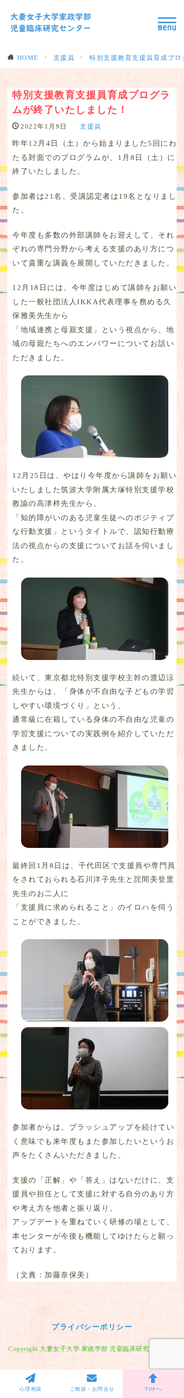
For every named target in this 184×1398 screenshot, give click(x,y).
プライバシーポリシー (92, 1326)
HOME (28, 57)
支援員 (64, 57)
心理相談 (31, 1389)
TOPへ (153, 1389)
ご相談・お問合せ (92, 1389)
